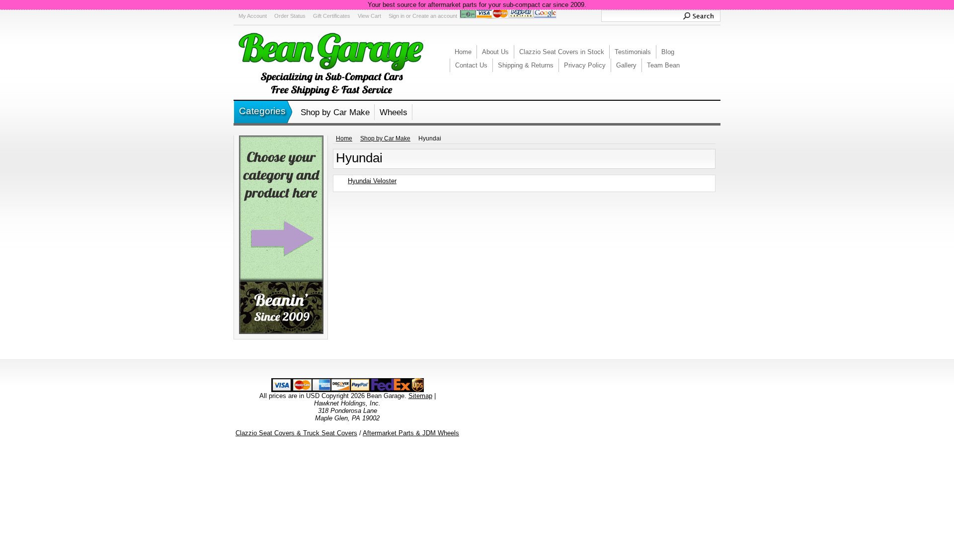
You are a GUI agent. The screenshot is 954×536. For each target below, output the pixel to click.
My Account (252, 16)
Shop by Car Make (335, 112)
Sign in (396, 16)
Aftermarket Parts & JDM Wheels (411, 433)
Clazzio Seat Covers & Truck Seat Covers (296, 433)
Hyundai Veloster (372, 181)
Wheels (393, 112)
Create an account (434, 16)
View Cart (369, 16)
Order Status (290, 16)
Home (344, 138)
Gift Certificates (331, 16)
